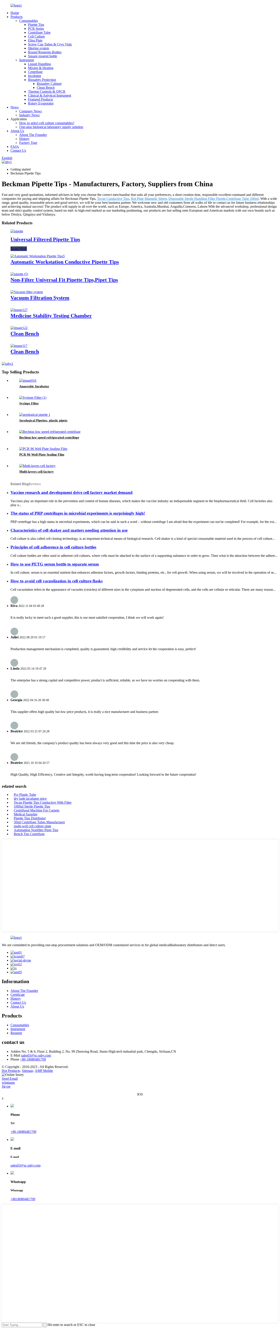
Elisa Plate (35, 40)
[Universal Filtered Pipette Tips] (16, 231)
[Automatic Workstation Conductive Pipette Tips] (37, 256)
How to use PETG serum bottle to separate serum (54, 564)
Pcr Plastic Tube (25, 794)
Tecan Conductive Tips (113, 198)
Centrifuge (35, 72)
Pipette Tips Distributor (30, 818)
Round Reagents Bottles (44, 52)
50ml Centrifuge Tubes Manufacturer (39, 822)
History (24, 139)
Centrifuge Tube (39, 32)
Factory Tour (28, 143)
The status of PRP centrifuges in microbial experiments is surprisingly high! (77, 513)
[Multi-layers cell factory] (37, 466)
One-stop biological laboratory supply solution (51, 127)
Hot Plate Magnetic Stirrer (149, 198)
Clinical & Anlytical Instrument (49, 95)
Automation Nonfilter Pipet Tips (36, 830)
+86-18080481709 (33, 1059)
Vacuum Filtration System (39, 298)
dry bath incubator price (30, 798)
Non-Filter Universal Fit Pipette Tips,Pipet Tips (64, 280)
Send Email (10, 1078)
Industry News (29, 115)
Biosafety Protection (42, 80)
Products (16, 17)
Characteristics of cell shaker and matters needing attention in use (69, 530)
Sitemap (27, 1071)
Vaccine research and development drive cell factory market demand (71, 492)
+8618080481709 (22, 1199)
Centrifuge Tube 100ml (242, 198)
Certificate (17, 994)
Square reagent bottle (42, 56)
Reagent (16, 1033)
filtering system (38, 48)
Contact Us (18, 150)
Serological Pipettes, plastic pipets (43, 420)
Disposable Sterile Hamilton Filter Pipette (197, 198)
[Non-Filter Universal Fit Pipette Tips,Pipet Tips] (19, 274)
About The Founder (33, 135)
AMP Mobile (44, 1071)
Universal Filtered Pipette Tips (45, 239)
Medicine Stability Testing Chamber (51, 316)
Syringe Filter (29, 403)
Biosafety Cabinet (49, 83)
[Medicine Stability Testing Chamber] (19, 310)
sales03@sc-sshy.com (36, 1055)
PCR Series (36, 28)
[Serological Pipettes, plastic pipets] (34, 414)
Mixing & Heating (40, 68)
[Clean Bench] (19, 328)
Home (14, 13)
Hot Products (11, 1071)
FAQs (14, 146)
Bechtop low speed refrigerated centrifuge (49, 437)
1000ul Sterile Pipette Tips (32, 806)
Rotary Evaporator (41, 103)
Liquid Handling (39, 64)
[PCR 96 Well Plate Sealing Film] (43, 449)
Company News (30, 111)
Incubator (34, 76)
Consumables (28, 21)
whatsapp (8, 1082)
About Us (17, 131)
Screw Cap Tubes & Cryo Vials (50, 44)
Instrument (26, 60)
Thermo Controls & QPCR (46, 91)
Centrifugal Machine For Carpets (36, 810)
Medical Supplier (25, 814)
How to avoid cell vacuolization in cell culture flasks (56, 581)
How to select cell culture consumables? (46, 123)
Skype (6, 1086)
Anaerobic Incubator (34, 386)
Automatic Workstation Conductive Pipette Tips (64, 262)
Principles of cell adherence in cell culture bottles (53, 547)
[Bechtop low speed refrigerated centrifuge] (49, 432)
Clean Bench (46, 87)
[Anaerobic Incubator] (27, 380)
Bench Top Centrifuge (29, 834)
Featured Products (40, 99)
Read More (18, 249)
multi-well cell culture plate (32, 826)
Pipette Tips (36, 24)
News (14, 107)
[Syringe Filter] (32, 397)
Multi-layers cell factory (36, 471)
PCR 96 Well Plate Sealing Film (41, 454)
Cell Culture (36, 36)
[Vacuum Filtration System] (26, 292)
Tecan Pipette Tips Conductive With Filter (43, 802)
